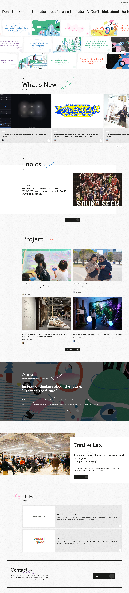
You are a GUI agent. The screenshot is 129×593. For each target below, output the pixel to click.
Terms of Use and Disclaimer (19, 589)
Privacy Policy (9, 589)
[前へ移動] (117, 146)
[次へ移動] (121, 146)
